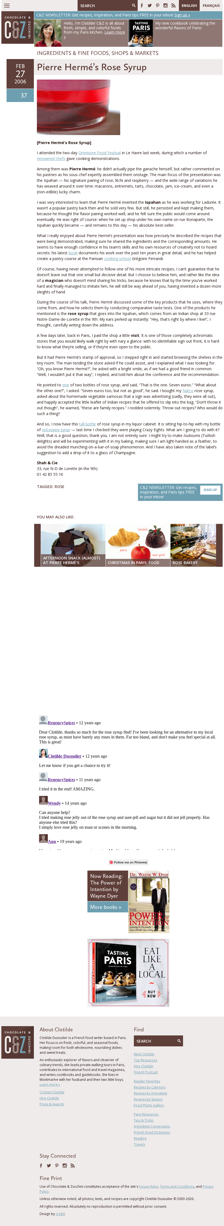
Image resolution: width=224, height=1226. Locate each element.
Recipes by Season (148, 1099)
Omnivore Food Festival (99, 152)
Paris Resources (146, 1114)
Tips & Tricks (144, 1120)
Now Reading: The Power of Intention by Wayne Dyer (106, 886)
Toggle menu (6, 5)
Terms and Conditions (177, 1186)
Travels (139, 1144)
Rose (59, 486)
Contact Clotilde (52, 1092)
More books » (105, 907)
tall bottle (87, 424)
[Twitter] (150, 5)
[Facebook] (142, 5)
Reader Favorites (147, 1081)
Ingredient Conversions (152, 1126)
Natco (187, 390)
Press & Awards (52, 1104)
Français (211, 5)
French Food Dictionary (152, 1132)
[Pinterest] (157, 5)
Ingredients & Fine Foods (73, 53)
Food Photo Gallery (149, 1105)
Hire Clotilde (49, 1098)
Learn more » (50, 1084)
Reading (140, 1138)
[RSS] (173, 5)
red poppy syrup (56, 429)
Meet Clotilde (144, 1054)
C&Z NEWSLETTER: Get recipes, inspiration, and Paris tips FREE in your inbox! (178, 492)
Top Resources (145, 1060)
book (73, 252)
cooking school (117, 258)
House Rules (148, 1186)
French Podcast (146, 1072)
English (189, 5)
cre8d (60, 1214)
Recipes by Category (150, 1087)
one (65, 384)
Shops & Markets (134, 53)
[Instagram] (165, 5)
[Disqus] (130, 641)
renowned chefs (51, 158)
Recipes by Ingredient (150, 1093)
